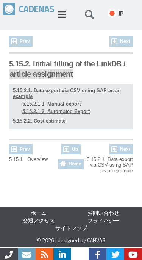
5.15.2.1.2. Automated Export (56, 111)
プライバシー (103, 220)
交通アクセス (39, 220)
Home (75, 164)
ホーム (39, 212)
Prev (25, 41)
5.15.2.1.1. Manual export (51, 104)
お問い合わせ (103, 212)
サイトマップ (71, 228)
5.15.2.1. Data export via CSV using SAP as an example (67, 93)
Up (75, 149)
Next (125, 41)
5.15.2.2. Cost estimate (39, 121)
